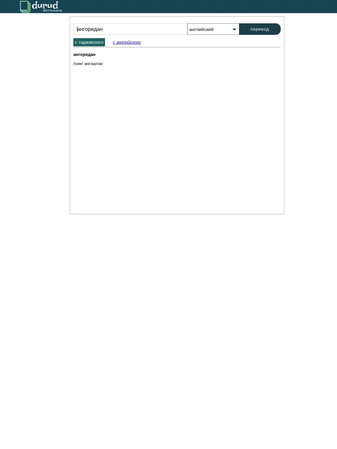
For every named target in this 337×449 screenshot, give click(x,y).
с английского (127, 42)
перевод (259, 29)
